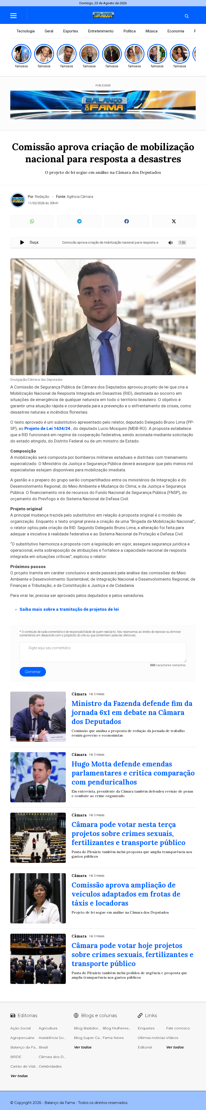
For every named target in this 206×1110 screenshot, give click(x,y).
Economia (176, 31)
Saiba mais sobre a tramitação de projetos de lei (69, 609)
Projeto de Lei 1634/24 (47, 428)
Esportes (70, 31)
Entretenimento (101, 31)
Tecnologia (26, 31)
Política (130, 31)
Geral (49, 31)
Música (152, 31)
